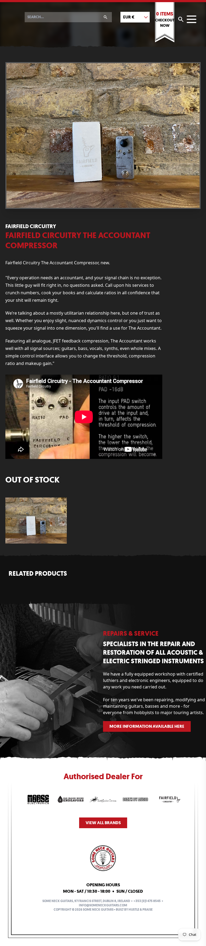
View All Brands (103, 823)
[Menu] (191, 19)
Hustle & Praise (140, 909)
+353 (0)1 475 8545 (147, 901)
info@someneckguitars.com (103, 905)
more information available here (146, 726)
